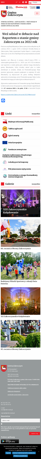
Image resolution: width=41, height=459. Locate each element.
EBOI (2, 2)
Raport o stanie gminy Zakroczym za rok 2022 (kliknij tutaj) (18, 94)
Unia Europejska (15, 142)
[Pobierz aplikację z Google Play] (10, 441)
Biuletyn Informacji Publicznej (20, 122)
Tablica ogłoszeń (15, 129)
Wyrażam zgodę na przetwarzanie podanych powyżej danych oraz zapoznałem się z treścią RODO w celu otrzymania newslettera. (20, 428)
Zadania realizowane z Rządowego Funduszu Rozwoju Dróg (17, 156)
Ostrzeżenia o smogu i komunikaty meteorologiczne (22, 176)
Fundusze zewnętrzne (17, 149)
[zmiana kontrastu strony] (23, 2)
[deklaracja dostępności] (25, 2)
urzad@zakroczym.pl (7, 409)
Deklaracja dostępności (14, 391)
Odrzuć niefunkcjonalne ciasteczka (24, 453)
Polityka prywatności (20, 456)
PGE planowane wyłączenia (19, 169)
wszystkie (36, 114)
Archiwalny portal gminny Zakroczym (18, 394)
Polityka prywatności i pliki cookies (17, 388)
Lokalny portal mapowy (18, 162)
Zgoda (8, 453)
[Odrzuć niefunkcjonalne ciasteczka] (39, 451)
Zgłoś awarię (13, 135)
